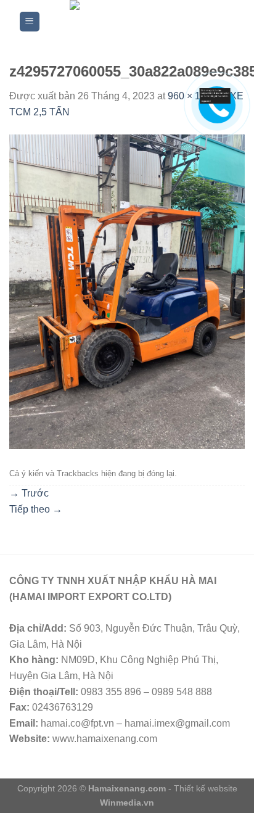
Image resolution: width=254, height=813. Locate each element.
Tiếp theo (35, 509)
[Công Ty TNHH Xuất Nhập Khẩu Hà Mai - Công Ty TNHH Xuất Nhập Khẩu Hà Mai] (137, 21)
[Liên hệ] (215, 95)
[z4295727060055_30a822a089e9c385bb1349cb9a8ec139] (127, 291)
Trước (29, 493)
